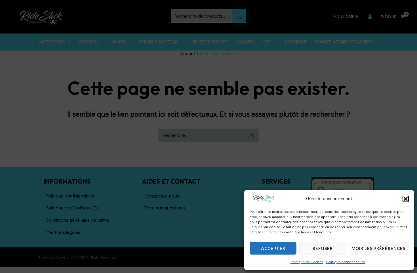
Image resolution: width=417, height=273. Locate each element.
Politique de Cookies (306, 262)
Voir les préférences (378, 248)
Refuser (323, 248)
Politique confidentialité (345, 262)
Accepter (273, 248)
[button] (405, 199)
